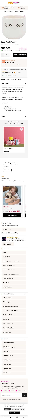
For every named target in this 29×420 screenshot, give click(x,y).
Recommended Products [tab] (14, 124)
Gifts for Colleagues (9, 347)
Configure (7, 409)
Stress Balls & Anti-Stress (10, 306)
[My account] (24, 417)
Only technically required (18, 409)
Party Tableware (8, 323)
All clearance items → (18, 180)
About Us (6, 282)
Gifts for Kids (7, 364)
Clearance (6, 179)
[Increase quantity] (10, 55)
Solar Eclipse (7, 332)
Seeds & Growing (8, 328)
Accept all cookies (14, 412)
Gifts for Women (8, 355)
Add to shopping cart (19, 54)
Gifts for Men (7, 373)
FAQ (4, 252)
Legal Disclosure (8, 278)
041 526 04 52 (7, 229)
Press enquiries (7, 287)
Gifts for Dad (7, 368)
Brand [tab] (3, 116)
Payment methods (8, 265)
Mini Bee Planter (8, 148)
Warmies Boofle (8, 209)
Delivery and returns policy (11, 261)
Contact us (6, 256)
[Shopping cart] (17, 417)
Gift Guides (6, 339)
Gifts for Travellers (8, 342)
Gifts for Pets (7, 351)
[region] (14, 27)
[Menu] (4, 417)
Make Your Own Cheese (10, 310)
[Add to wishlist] (24, 15)
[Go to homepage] (13, 3)
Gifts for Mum (7, 360)
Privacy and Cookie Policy (11, 274)
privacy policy (12, 399)
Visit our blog (7, 244)
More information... (18, 406)
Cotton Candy (7, 297)
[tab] (14, 83)
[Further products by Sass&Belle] (23, 48)
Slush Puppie (7, 302)
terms (19, 399)
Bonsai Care (6, 319)
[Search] (10, 417)
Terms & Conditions (9, 269)
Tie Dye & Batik (7, 315)
